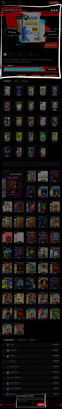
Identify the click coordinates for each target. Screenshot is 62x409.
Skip (35, 404)
